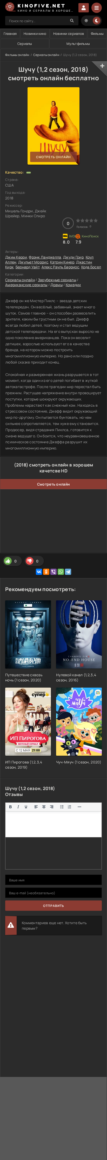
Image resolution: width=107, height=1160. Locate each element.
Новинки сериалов (68, 33)
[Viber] (53, 572)
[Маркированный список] (62, 806)
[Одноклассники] (46, 572)
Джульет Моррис (33, 262)
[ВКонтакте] (39, 572)
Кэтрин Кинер (62, 262)
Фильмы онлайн (17, 55)
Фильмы (97, 33)
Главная (10, 33)
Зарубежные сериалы (57, 279)
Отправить (53, 906)
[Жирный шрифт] (10, 806)
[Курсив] (18, 806)
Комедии (73, 284)
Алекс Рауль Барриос (60, 266)
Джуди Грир (73, 257)
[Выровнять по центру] (44, 806)
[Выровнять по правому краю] (52, 806)
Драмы (56, 284)
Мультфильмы (78, 43)
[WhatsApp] (61, 572)
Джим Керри (16, 257)
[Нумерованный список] (69, 806)
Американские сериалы (26, 284)
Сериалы (24, 43)
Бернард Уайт (27, 266)
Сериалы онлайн (46, 55)
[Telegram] (68, 572)
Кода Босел (91, 266)
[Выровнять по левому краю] (36, 806)
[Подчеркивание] (26, 806)
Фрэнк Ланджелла (45, 257)
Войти (83, 7)
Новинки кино (35, 33)
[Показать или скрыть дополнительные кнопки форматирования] (80, 806)
